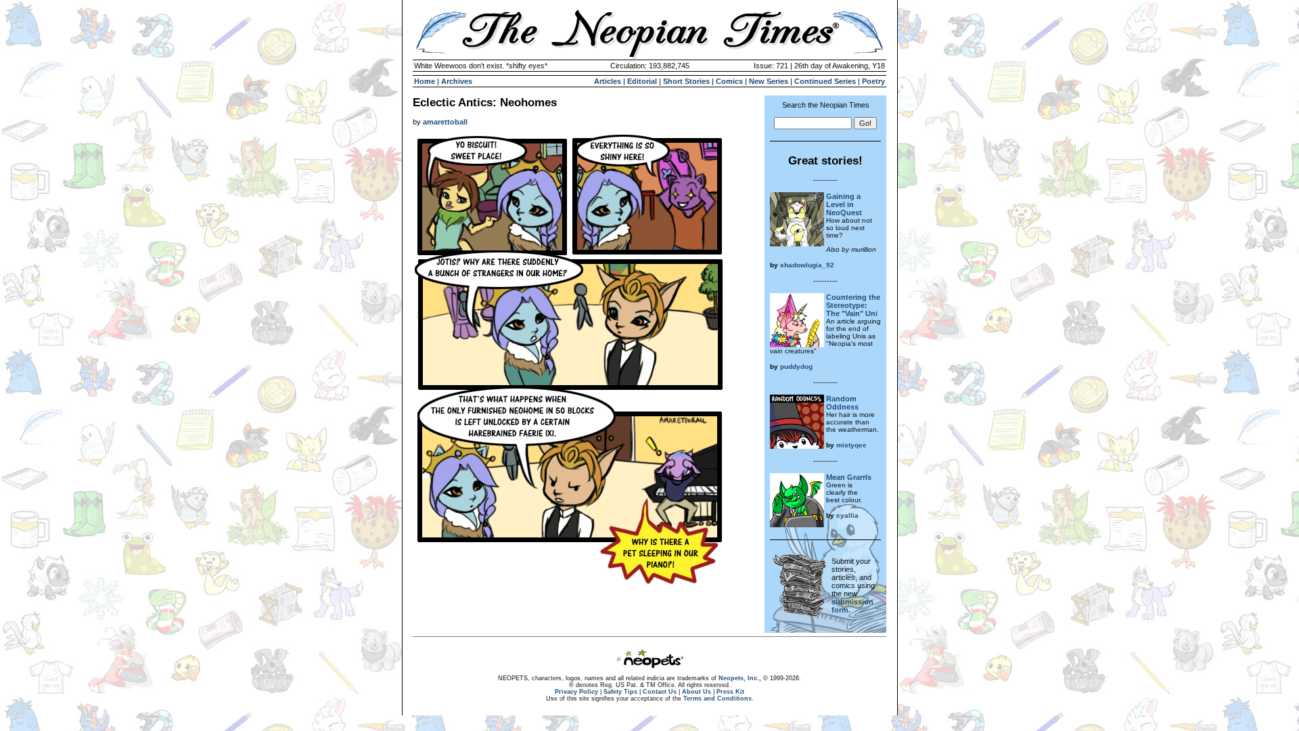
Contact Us (660, 691)
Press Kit (730, 691)
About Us (696, 691)
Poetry (873, 81)
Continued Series (825, 81)
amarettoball (445, 122)
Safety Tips (620, 691)
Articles (607, 81)
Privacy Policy (576, 691)
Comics (729, 81)
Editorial (642, 81)
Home (424, 81)
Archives (456, 81)
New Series (768, 81)
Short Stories (686, 81)
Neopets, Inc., (740, 678)
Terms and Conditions (717, 698)
